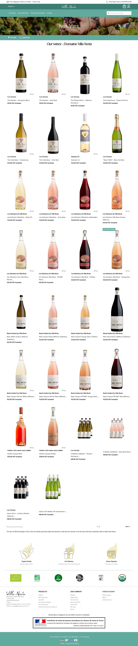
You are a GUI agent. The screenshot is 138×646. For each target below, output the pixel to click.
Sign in (104, 597)
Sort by (26, 38)
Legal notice (74, 597)
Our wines (12, 13)
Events (49, 13)
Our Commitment (55, 637)
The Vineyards (85, 637)
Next (128, 526)
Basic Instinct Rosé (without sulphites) (53, 337)
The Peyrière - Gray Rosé (48, 100)
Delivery (72, 595)
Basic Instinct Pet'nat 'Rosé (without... (53, 396)
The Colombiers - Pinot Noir (49, 160)
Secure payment (75, 602)
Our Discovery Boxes (38, 13)
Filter (13, 38)
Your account (108, 591)
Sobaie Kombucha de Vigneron (47, 607)
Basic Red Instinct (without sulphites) (116, 337)
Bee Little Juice (43, 597)
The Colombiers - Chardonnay (17, 160)
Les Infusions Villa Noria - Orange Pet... (117, 277)
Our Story (64, 637)
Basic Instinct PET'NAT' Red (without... (117, 396)
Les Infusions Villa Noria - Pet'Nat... (83, 277)
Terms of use (74, 600)
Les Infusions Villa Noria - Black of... (20, 217)
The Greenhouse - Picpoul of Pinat (115, 100)
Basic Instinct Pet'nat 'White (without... (21, 396)
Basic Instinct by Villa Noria (16, 333)
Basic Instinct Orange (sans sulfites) (84, 337)
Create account (106, 600)
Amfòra (40, 595)
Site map (73, 607)
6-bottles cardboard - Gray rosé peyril (116, 452)
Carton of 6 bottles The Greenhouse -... (53, 511)
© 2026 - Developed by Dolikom (69, 643)
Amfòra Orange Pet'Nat (47, 454)
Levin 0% (41, 600)
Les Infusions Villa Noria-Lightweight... (84, 217)
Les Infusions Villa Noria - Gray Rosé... (52, 217)
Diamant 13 (75, 156)
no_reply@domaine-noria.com (20, 606)
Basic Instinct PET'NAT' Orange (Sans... (85, 396)
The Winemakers (74, 637)
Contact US (73, 604)
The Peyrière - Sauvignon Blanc (18, 100)
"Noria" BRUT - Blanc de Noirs (113, 160)
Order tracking (106, 595)
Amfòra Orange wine (14, 454)
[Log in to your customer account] (128, 7)
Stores (72, 609)
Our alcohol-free (23, 13)
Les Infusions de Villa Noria (17, 214)
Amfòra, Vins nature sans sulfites (19, 450)
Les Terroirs (11, 97)
